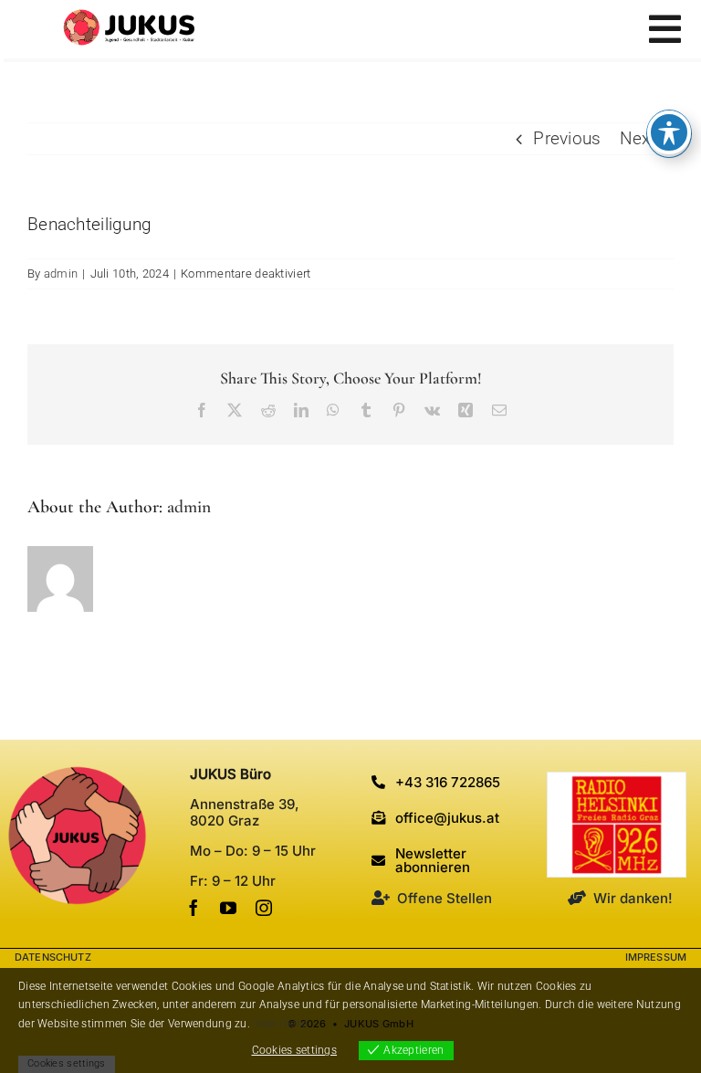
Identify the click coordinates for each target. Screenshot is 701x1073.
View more (280, 1023)
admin (61, 273)
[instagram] (264, 907)
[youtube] (228, 907)
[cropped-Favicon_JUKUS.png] (77, 773)
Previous (567, 138)
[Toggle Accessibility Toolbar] (669, 132)
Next (638, 138)
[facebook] (193, 907)
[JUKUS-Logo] (129, 17)
